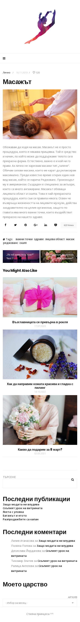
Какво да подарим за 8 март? (40, 449)
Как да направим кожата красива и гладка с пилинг (40, 386)
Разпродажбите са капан (21, 519)
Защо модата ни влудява (21, 504)
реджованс (10, 243)
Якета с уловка (13, 512)
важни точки (24, 239)
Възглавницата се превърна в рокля (40, 322)
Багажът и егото (15, 515)
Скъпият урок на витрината (22, 508)
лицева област (55, 239)
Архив (72, 597)
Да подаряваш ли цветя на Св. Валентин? (59, 256)
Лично (6, 72)
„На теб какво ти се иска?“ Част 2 (20, 256)
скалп (23, 243)
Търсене (9, 477)
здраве (39, 239)
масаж (70, 239)
